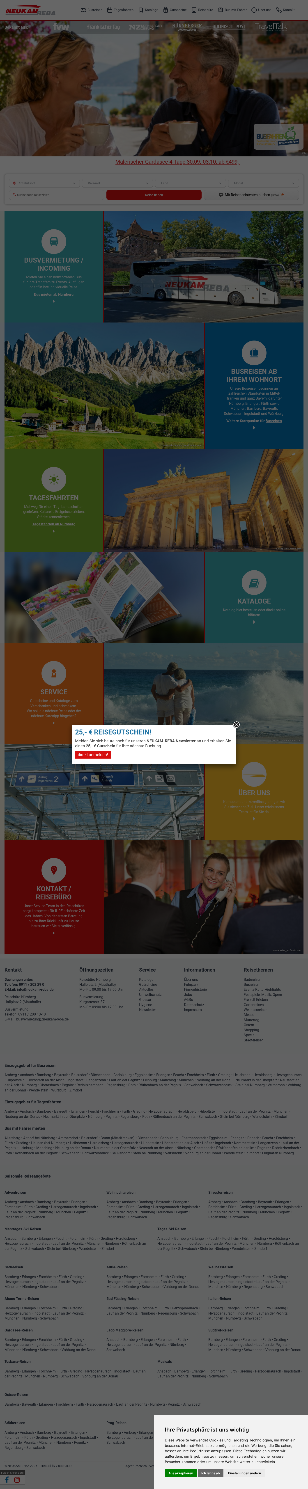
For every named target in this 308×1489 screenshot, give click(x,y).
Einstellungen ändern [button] (244, 1473)
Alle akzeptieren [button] (180, 1473)
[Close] (236, 725)
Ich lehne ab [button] (210, 1473)
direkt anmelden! (93, 754)
